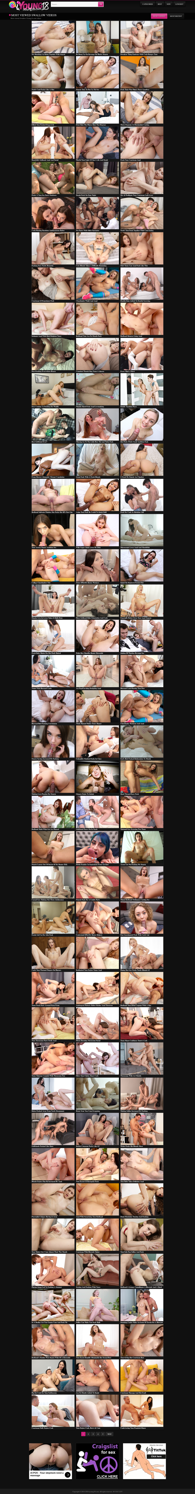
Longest (179, 4)
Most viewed (159, 16)
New (169, 4)
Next (109, 1434)
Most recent (176, 16)
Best (160, 4)
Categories (147, 4)
